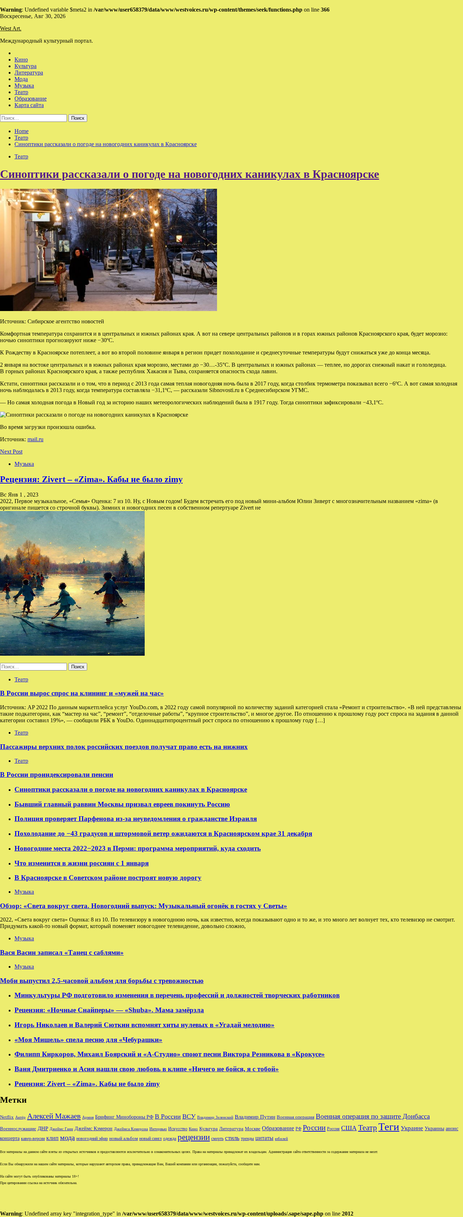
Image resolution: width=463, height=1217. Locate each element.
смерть (217, 1138)
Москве (252, 1128)
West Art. (10, 28)
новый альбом (123, 1138)
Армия (88, 1117)
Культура (25, 66)
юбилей (281, 1139)
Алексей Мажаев (54, 1116)
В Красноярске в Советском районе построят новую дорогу (107, 877)
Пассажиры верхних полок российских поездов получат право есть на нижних (124, 746)
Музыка (24, 85)
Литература (28, 72)
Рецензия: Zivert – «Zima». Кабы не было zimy (91, 479)
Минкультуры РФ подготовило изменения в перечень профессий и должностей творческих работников (177, 995)
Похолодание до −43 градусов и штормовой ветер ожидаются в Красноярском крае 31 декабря (163, 833)
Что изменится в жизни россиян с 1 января (81, 863)
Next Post (11, 451)
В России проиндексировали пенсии (56, 774)
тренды (247, 1138)
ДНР (43, 1128)
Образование (30, 98)
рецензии (194, 1137)
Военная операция (295, 1117)
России (314, 1127)
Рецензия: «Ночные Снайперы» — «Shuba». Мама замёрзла (109, 1010)
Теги (388, 1126)
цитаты (264, 1138)
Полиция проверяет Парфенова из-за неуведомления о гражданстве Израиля (135, 818)
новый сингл (150, 1138)
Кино (21, 59)
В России (168, 1116)
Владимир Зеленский (215, 1117)
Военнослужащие (18, 1128)
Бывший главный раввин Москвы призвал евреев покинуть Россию (122, 804)
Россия (333, 1128)
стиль (232, 1138)
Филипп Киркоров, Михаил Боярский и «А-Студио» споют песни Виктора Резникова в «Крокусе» (169, 1054)
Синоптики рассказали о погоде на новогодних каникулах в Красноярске (189, 173)
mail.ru (35, 439)
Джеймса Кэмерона (131, 1129)
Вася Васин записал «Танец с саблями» (62, 952)
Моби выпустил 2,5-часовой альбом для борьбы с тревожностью (102, 980)
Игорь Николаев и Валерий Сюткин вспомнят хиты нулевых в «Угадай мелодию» (144, 1025)
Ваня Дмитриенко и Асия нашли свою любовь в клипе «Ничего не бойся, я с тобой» (146, 1069)
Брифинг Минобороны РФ (124, 1117)
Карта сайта (29, 105)
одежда (169, 1138)
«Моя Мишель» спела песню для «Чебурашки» (88, 1039)
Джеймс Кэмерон (93, 1128)
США (349, 1128)
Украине (412, 1128)
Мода (21, 79)
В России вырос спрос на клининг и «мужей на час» (82, 693)
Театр (21, 92)
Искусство (177, 1129)
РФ (298, 1128)
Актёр (20, 1117)
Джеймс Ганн (61, 1129)
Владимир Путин (255, 1117)
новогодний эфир (92, 1138)
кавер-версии (33, 1138)
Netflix (7, 1117)
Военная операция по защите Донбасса (373, 1116)
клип (52, 1138)
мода (67, 1137)
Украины (434, 1128)
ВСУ (189, 1116)
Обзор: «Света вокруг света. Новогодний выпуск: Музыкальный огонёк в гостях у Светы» (143, 906)
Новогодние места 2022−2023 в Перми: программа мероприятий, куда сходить (137, 848)
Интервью (158, 1129)
